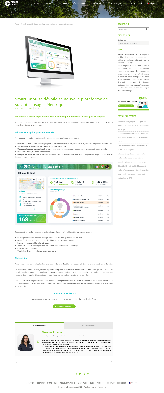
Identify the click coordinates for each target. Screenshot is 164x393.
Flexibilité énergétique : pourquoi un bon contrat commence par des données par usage (133, 125)
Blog (92, 383)
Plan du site (102, 387)
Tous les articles (43, 109)
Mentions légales (89, 387)
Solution (30, 383)
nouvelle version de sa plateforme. (28, 125)
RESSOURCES (82, 383)
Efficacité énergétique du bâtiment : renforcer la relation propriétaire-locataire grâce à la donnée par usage (132, 158)
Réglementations (67, 383)
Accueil (17, 24)
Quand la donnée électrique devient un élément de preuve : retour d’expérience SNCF (133, 137)
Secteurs (41, 383)
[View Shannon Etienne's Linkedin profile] (38, 342)
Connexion (122, 383)
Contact (110, 383)
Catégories (122, 40)
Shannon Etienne (52, 332)
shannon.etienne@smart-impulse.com (84, 336)
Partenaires (52, 383)
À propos (101, 383)
